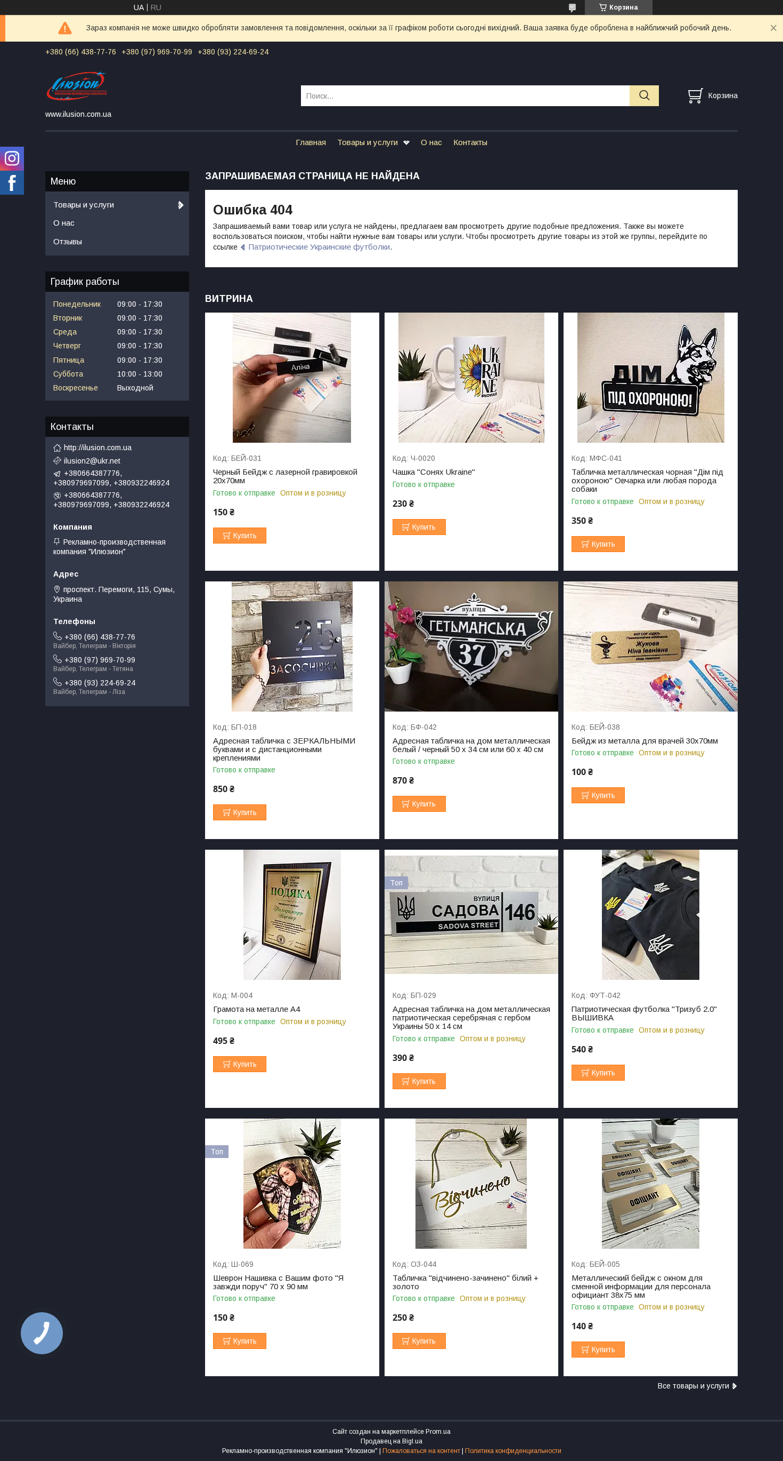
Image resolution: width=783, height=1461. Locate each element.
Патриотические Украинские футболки (319, 246)
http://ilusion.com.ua (98, 447)
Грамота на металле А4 (256, 1009)
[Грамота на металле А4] (292, 915)
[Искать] (644, 95)
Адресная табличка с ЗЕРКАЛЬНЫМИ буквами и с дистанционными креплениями (284, 749)
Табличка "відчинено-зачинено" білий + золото (466, 1282)
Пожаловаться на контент (421, 1451)
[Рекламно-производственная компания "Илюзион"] (166, 86)
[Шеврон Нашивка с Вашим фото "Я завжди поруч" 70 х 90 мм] (292, 1184)
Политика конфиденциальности (513, 1451)
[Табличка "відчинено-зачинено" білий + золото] (472, 1184)
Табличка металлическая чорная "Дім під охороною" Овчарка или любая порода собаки (647, 480)
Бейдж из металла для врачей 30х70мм (645, 741)
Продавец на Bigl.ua (391, 1441)
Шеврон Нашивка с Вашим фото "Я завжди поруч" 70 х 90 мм (278, 1282)
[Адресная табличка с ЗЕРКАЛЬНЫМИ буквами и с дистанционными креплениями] (292, 646)
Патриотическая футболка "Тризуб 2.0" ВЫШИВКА (644, 1013)
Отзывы (67, 241)
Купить (245, 535)
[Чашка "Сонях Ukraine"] (472, 378)
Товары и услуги (367, 142)
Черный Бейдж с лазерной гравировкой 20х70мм (285, 476)
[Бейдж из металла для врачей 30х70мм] (651, 646)
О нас (431, 142)
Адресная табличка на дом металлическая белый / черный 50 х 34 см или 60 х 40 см (471, 745)
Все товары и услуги (693, 1386)
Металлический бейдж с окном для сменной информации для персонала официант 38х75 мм (641, 1286)
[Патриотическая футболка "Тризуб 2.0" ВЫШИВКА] (651, 915)
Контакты (470, 142)
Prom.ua (438, 1431)
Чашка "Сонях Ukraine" (434, 472)
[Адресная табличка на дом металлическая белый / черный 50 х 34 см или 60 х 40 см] (472, 646)
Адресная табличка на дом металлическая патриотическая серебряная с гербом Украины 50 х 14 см (471, 1018)
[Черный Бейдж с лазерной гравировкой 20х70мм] (292, 378)
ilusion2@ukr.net (92, 461)
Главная (311, 142)
